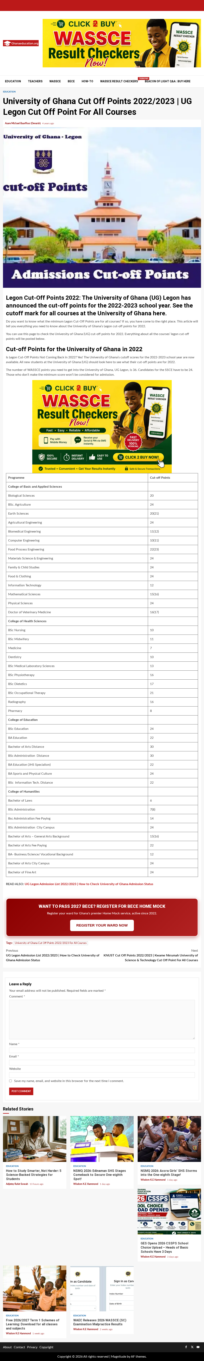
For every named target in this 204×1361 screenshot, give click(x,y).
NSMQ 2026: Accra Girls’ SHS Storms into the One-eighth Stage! (169, 1139)
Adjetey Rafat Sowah (17, 1184)
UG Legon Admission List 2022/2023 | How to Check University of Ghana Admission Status (89, 884)
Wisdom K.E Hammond (86, 1184)
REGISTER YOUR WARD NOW (102, 925)
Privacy (32, 1347)
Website (15, 1068)
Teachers (35, 81)
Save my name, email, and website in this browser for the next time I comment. (69, 1081)
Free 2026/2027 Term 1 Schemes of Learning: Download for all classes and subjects (34, 1288)
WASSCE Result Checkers (119, 81)
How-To (87, 81)
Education (13, 81)
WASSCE (55, 81)
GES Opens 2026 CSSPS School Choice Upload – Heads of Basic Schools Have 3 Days (169, 1211)
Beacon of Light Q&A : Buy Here (167, 81)
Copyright (46, 1347)
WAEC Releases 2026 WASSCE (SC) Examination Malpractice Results (102, 1288)
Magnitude (118, 1356)
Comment (17, 996)
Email (14, 1056)
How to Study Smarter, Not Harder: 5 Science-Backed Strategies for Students (34, 1139)
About (7, 1347)
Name (14, 1044)
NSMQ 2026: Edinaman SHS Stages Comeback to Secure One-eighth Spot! (102, 1139)
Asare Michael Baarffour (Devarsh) (23, 123)
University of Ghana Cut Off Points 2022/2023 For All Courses (51, 943)
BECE (71, 81)
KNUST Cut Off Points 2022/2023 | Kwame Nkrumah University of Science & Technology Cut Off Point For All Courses (151, 955)
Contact (19, 1347)
